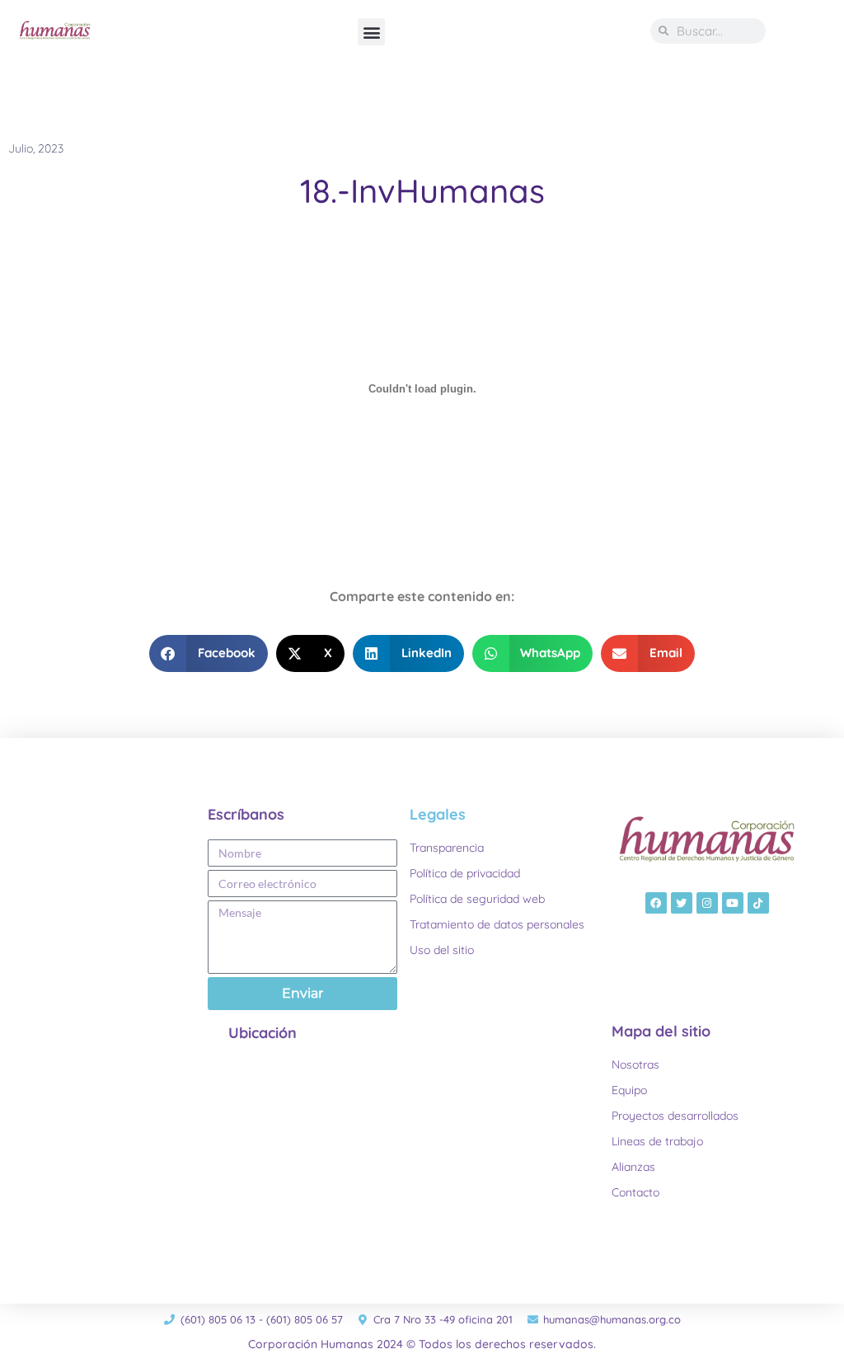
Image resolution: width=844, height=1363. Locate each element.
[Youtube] (732, 903)
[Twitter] (681, 903)
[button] (371, 31)
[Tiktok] (758, 903)
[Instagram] (707, 903)
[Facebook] (656, 903)
